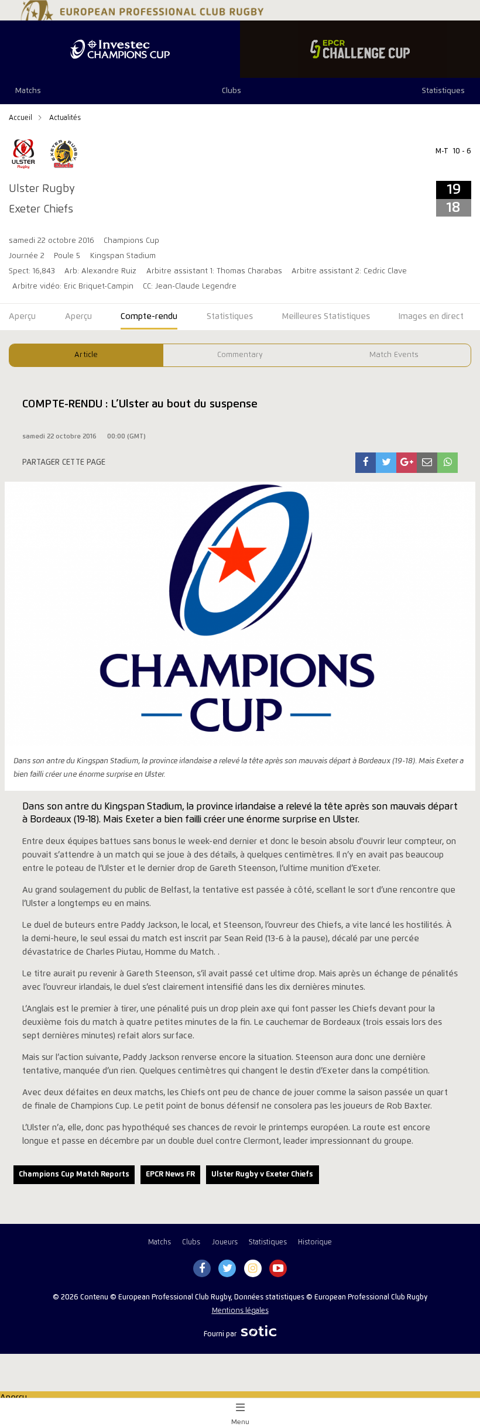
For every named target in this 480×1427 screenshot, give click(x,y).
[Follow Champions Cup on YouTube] (278, 1269)
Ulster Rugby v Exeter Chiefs (262, 1174)
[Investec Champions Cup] (120, 49)
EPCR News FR (170, 1174)
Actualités (65, 118)
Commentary (240, 355)
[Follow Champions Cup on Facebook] (202, 1269)
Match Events (394, 355)
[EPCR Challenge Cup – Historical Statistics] (360, 49)
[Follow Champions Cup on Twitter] (227, 1269)
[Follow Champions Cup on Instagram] (253, 1269)
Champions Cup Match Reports (74, 1174)
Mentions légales (240, 1311)
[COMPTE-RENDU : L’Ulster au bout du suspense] (366, 463)
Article (86, 355)
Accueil (21, 118)
